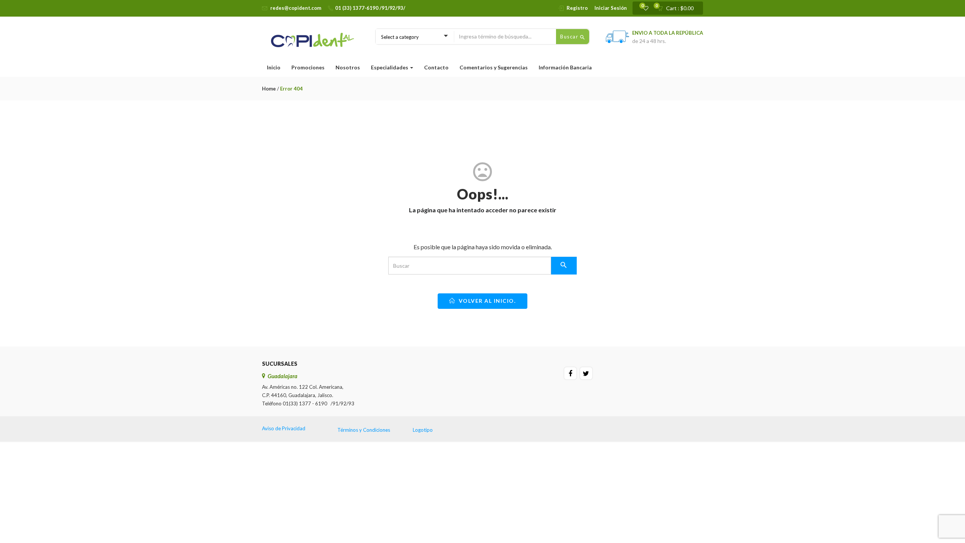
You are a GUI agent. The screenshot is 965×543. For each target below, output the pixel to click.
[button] (678, 8)
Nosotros (347, 67)
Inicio (273, 67)
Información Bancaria (565, 67)
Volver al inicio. (486, 301)
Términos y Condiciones (363, 430)
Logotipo (423, 430)
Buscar (570, 37)
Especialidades (390, 67)
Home (269, 89)
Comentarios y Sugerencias (494, 67)
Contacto (436, 67)
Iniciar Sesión (610, 8)
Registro (577, 8)
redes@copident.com (295, 8)
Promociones (308, 67)
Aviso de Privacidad (283, 428)
